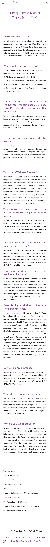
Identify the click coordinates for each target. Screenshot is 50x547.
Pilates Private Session (12, 484)
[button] (3, 3)
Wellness (7, 471)
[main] (25, 15)
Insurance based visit (11, 497)
